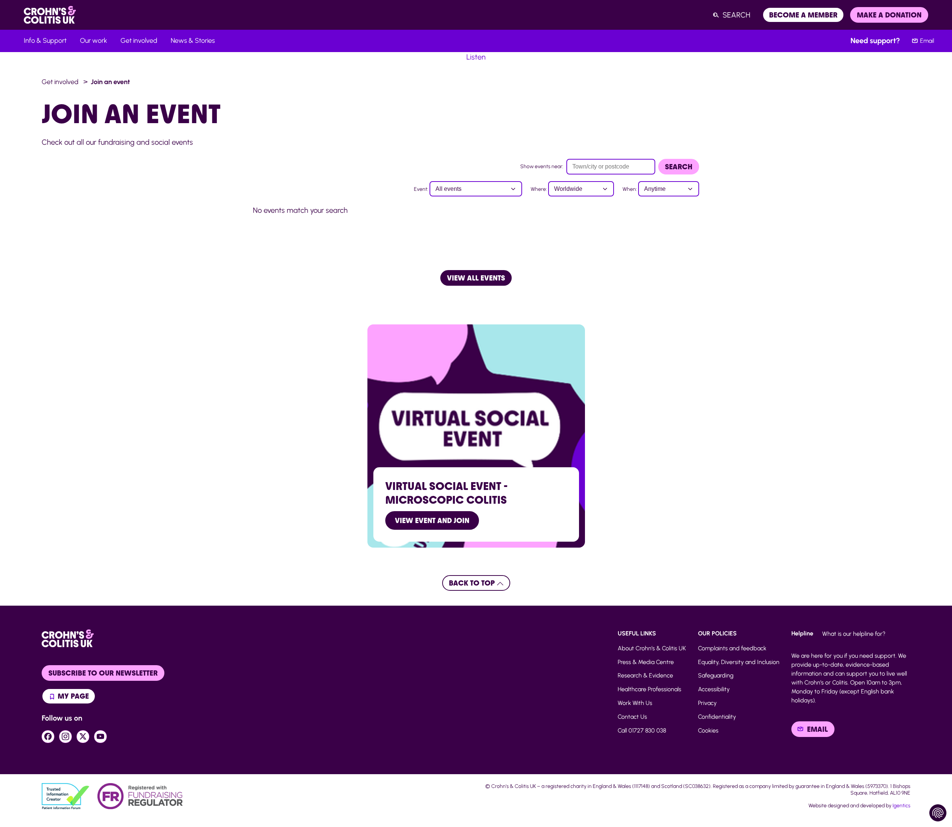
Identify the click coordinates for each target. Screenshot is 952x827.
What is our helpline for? (853, 633)
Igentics (901, 805)
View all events (476, 277)
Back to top (473, 582)
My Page (72, 696)
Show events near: (541, 166)
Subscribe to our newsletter (103, 673)
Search (678, 166)
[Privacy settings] (937, 812)
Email (927, 40)
